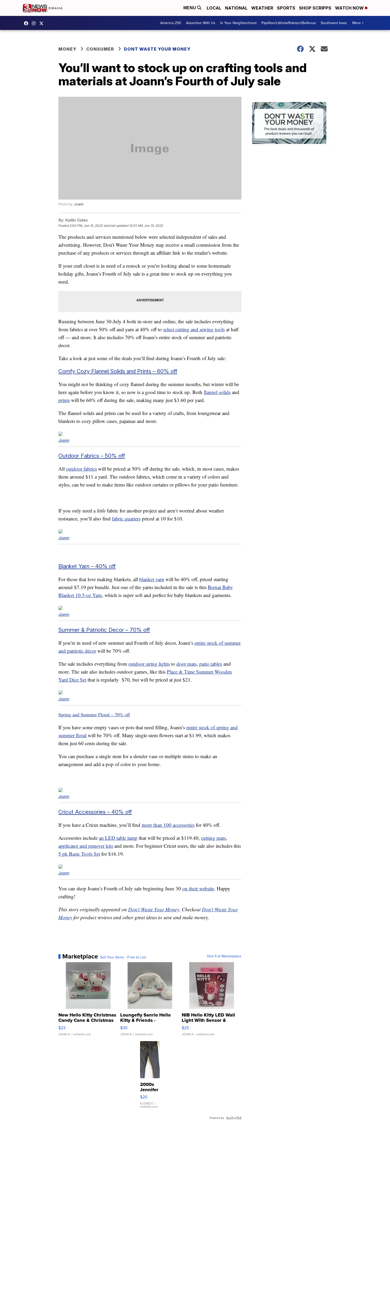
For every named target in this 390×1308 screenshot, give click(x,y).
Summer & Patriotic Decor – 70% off (104, 629)
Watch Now (350, 8)
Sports (286, 8)
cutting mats (213, 837)
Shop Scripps (315, 8)
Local (214, 8)
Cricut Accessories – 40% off (95, 811)
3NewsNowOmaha (42, 23)
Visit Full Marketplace (224, 956)
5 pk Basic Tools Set (79, 853)
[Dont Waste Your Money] (292, 123)
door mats (186, 663)
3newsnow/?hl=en (35, 23)
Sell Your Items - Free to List (123, 957)
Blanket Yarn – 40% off (87, 566)
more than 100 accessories (168, 824)
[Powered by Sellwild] (233, 1118)
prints (64, 400)
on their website (198, 888)
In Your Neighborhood (238, 23)
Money (67, 49)
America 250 (170, 23)
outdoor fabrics (81, 468)
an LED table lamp (118, 837)
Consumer (100, 49)
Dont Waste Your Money (157, 49)
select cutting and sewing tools (194, 329)
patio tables (210, 663)
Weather (262, 8)
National (236, 8)
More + (358, 23)
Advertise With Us (200, 23)
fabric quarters (126, 518)
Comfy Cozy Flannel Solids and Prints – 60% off (117, 371)
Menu (190, 8)
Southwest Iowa (333, 23)
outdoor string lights (149, 663)
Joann (79, 204)
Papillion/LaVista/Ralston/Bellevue (288, 23)
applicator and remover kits (85, 845)
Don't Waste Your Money (153, 909)
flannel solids (217, 392)
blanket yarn (151, 579)
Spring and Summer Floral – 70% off (94, 714)
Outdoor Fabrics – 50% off (91, 455)
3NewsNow (27, 23)
